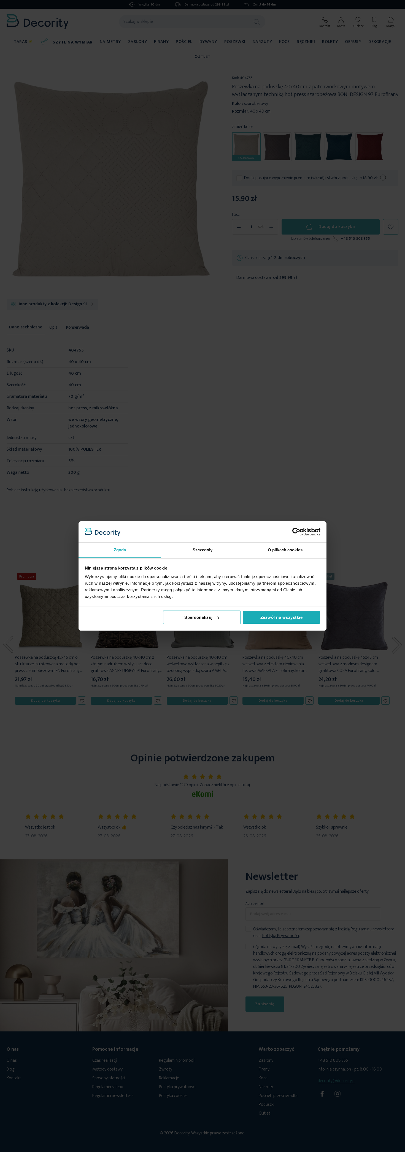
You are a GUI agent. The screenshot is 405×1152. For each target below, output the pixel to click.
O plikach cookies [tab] (285, 550)
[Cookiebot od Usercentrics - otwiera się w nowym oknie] (296, 532)
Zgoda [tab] (120, 550)
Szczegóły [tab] (203, 550)
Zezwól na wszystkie (281, 617)
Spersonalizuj (198, 617)
